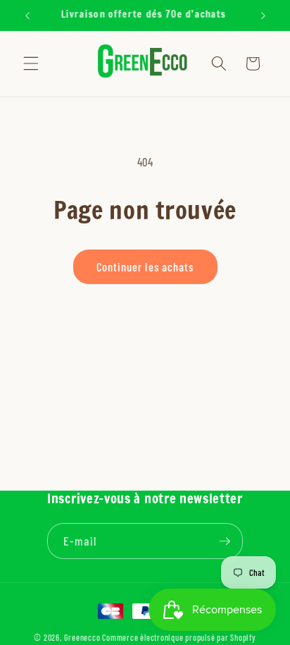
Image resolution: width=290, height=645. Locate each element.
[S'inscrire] (225, 541)
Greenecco (82, 637)
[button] (31, 63)
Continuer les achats (145, 266)
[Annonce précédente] (27, 15)
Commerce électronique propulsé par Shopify (179, 637)
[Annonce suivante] (263, 15)
